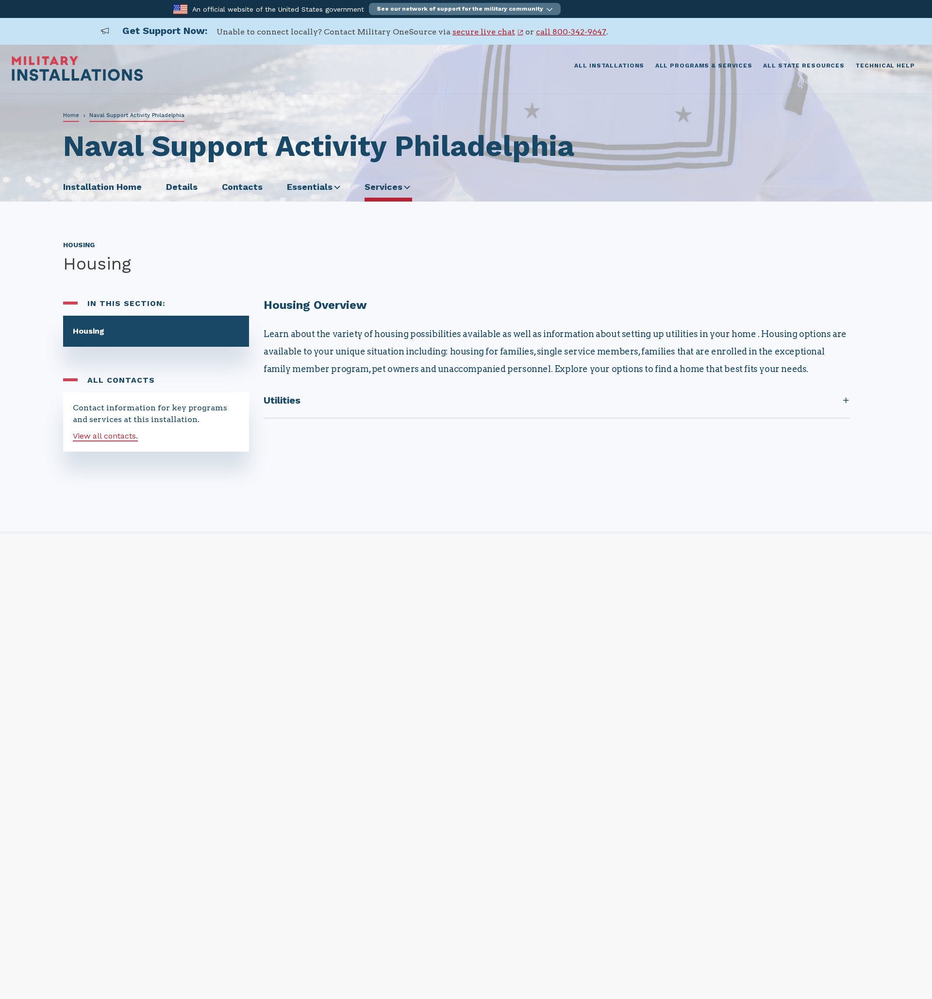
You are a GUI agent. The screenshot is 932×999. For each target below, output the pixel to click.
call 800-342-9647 (571, 31)
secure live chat (483, 31)
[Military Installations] (77, 78)
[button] (465, 9)
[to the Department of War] (180, 8)
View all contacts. (105, 435)
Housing (88, 331)
